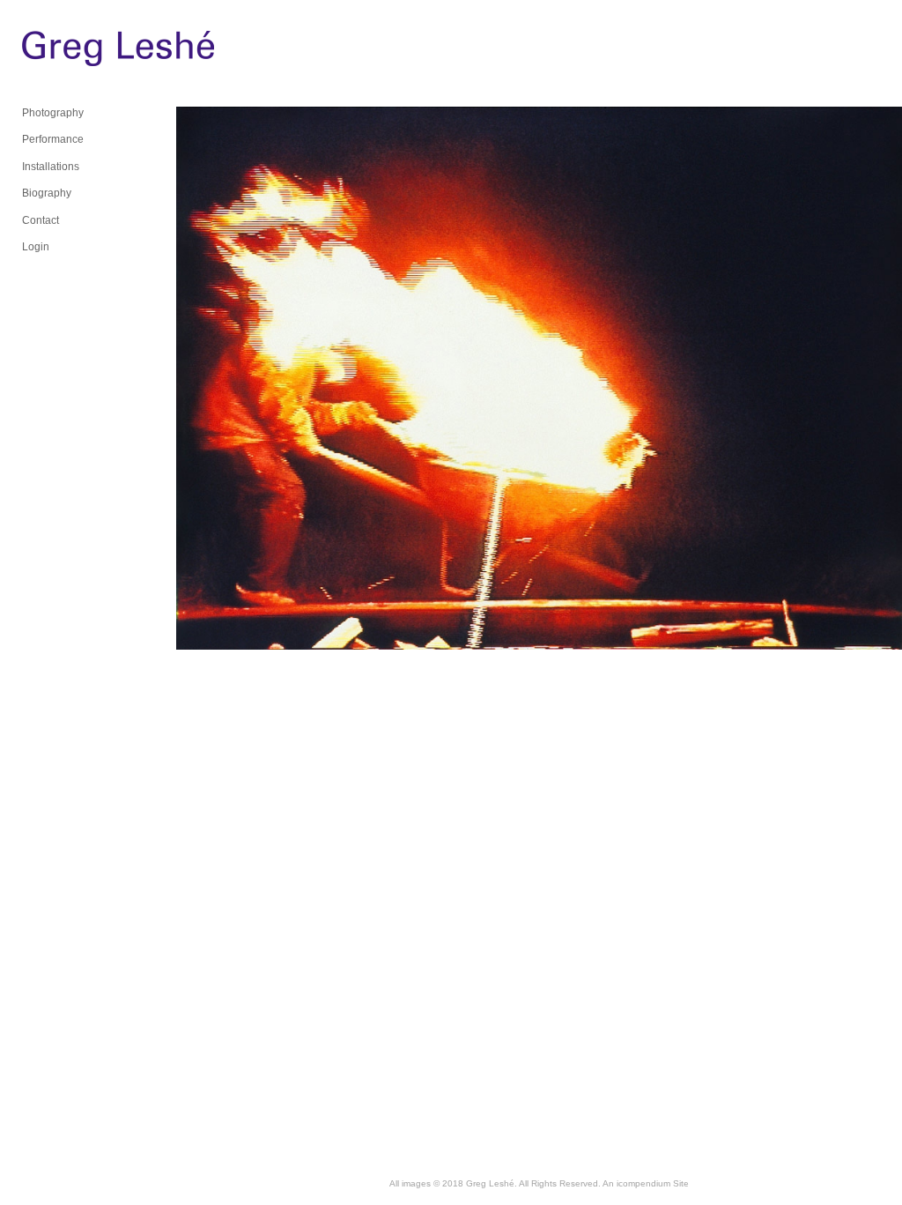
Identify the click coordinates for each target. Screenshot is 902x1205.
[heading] (66, 52)
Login (35, 247)
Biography (46, 193)
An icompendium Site (646, 1183)
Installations (50, 166)
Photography (53, 113)
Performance (53, 139)
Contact (40, 220)
